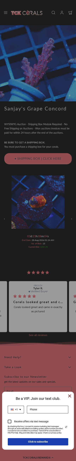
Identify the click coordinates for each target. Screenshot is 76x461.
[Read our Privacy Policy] (66, 427)
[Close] (69, 396)
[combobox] (16, 409)
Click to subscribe (38, 441)
